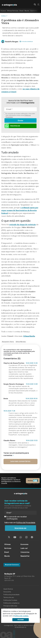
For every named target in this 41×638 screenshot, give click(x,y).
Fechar (20, 620)
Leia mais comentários (20, 461)
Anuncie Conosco (12, 564)
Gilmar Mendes (21, 342)
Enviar (20, 121)
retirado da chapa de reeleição (22, 224)
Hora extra (7, 592)
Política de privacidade (11, 594)
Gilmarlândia (29, 336)
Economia (34, 11)
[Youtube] (15, 537)
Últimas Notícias (12, 11)
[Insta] (26, 537)
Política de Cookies (10, 600)
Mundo (27, 11)
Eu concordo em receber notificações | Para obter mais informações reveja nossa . (20, 115)
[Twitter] (9, 537)
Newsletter (25, 556)
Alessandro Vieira (8, 342)
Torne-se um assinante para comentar (16, 454)
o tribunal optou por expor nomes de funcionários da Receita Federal (19, 210)
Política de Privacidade (25, 523)
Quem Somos (8, 589)
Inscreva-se (15, 126)
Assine (30, 480)
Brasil (21, 11)
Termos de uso (8, 597)
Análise (3, 16)
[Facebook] (32, 537)
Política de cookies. (21, 616)
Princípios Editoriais (10, 606)
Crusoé (3, 11)
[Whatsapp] (21, 537)
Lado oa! (24, 548)
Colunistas (25, 552)
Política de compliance (11, 603)
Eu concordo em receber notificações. (16, 518)
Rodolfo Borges (11, 41)
